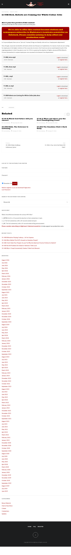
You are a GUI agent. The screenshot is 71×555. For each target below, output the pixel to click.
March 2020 (5, 467)
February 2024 (6, 340)
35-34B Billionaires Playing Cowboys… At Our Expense (18, 237)
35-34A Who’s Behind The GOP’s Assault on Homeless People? (20, 240)
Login (58, 57)
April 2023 (5, 367)
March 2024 (5, 338)
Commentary (5, 11)
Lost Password (6, 189)
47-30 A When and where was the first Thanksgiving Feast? (51, 119)
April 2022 (5, 400)
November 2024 (6, 316)
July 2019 (4, 488)
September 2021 (6, 418)
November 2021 (6, 413)
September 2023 (6, 354)
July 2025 (4, 295)
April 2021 (5, 432)
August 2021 (5, 421)
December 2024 (6, 314)
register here (63, 59)
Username (4, 167)
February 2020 (6, 469)
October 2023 (6, 351)
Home (29, 526)
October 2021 (6, 416)
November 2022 (6, 381)
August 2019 (5, 486)
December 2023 (6, 346)
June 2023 (5, 362)
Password (4, 175)
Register (40, 526)
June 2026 (5, 265)
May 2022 (5, 397)
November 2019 (6, 478)
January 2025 (6, 311)
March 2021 (5, 435)
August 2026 (5, 260)
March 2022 (5, 402)
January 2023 (6, 375)
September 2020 (6, 451)
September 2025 (6, 289)
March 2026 (5, 273)
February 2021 (6, 437)
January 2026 (6, 279)
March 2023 (5, 370)
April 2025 (5, 303)
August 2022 (5, 389)
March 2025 (5, 306)
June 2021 (5, 426)
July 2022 (4, 391)
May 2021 (5, 429)
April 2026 (5, 271)
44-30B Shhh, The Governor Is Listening (15, 127)
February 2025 (6, 308)
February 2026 (6, 276)
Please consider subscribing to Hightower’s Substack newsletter (21, 226)
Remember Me (7, 183)
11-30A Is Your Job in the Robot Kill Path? (55, 145)
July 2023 (4, 359)
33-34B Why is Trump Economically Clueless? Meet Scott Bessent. (21, 248)
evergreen (11, 107)
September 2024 (6, 322)
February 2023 (6, 373)
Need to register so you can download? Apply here (16, 187)
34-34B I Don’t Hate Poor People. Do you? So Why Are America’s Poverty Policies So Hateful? (29, 243)
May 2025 (5, 300)
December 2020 (6, 443)
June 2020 (5, 459)
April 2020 (5, 464)
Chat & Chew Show (7, 506)
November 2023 (6, 348)
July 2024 (4, 327)
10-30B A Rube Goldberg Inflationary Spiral (13, 145)
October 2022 (6, 383)
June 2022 (5, 394)
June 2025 (5, 297)
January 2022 (6, 408)
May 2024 (5, 332)
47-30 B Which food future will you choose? (17, 119)
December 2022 (6, 378)
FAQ (34, 526)
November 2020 (6, 445)
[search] (67, 202)
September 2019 (6, 483)
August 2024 (5, 324)
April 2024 (5, 335)
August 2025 (5, 292)
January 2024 (6, 343)
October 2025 (6, 287)
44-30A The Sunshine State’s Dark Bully (52, 127)
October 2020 (6, 448)
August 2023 (5, 357)
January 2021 (6, 440)
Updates (4, 514)
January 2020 (6, 472)
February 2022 (6, 405)
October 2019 (6, 480)
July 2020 (4, 456)
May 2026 (5, 268)
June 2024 (5, 330)
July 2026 (4, 263)
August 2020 (5, 453)
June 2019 (5, 491)
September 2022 (6, 386)
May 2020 (5, 461)
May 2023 (5, 365)
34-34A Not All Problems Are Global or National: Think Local (19, 245)
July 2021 (4, 424)
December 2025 (6, 281)
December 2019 (6, 475)
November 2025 (6, 284)
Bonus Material (6, 503)
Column (4, 508)
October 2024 (6, 319)
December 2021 (6, 410)
